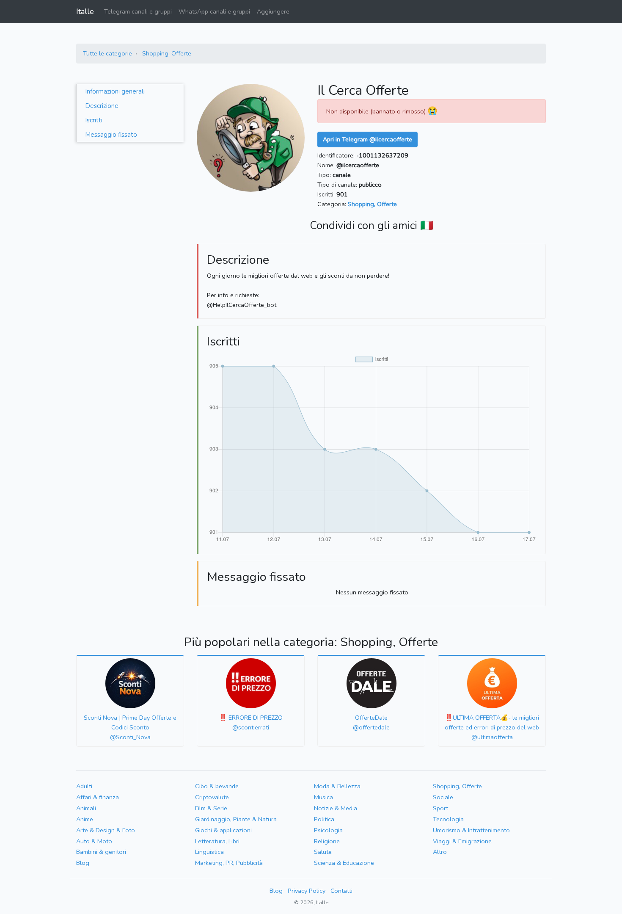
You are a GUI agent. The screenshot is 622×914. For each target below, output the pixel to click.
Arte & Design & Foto (105, 830)
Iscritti (93, 120)
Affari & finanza (97, 797)
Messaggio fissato (111, 134)
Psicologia (328, 830)
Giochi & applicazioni (223, 830)
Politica (324, 819)
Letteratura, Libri (217, 841)
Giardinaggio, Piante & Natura (236, 819)
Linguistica (209, 852)
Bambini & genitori (101, 852)
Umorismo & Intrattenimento (471, 830)
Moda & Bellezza (337, 786)
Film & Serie (211, 808)
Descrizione (101, 106)
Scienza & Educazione (344, 863)
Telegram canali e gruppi (138, 11)
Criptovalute (212, 797)
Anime (84, 819)
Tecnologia (448, 819)
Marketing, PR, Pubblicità (229, 863)
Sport (440, 808)
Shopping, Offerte (166, 53)
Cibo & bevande (217, 786)
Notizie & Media (335, 808)
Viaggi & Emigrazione (462, 841)
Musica (323, 797)
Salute (323, 852)
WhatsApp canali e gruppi (214, 11)
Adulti (84, 786)
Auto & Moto (94, 841)
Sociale (443, 797)
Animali (86, 808)
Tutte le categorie (107, 53)
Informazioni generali (115, 91)
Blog (82, 863)
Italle (85, 11)
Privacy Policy (306, 890)
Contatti (341, 890)
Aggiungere (273, 11)
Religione (327, 841)
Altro (440, 852)
